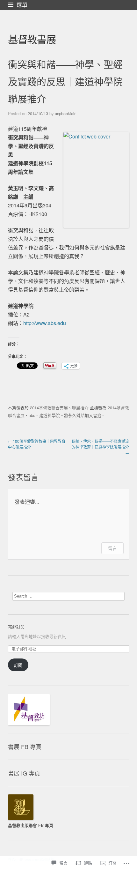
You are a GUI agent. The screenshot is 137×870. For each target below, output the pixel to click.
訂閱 (18, 665)
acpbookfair (65, 113)
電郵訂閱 (16, 626)
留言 (112, 548)
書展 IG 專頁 (24, 773)
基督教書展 (32, 39)
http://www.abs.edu (44, 323)
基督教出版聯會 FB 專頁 (30, 825)
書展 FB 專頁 (24, 746)
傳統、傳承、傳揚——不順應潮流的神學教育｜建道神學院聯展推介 (100, 446)
